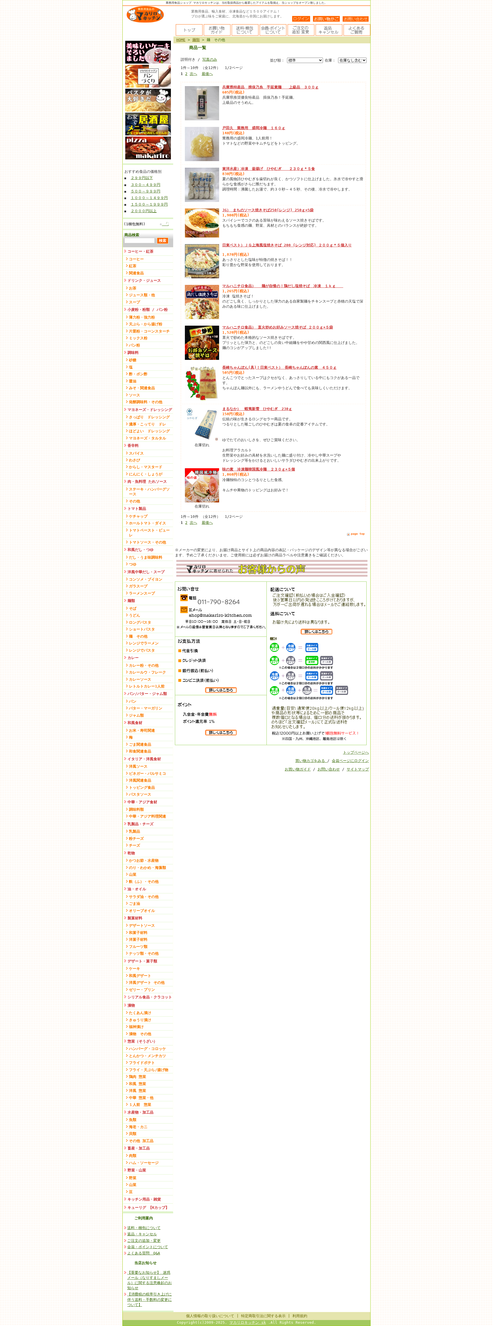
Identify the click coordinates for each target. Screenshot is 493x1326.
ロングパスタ (140, 622)
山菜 (132, 874)
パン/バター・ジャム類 (147, 694)
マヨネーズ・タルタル (147, 438)
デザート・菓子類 (142, 961)
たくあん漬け (140, 1013)
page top (358, 533)
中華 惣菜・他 (141, 1098)
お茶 (132, 288)
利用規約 (299, 1316)
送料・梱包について (144, 1228)
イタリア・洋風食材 (144, 759)
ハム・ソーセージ (144, 1163)
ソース (134, 395)
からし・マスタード (145, 467)
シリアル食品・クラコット (150, 997)
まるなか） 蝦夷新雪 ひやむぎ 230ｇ (257, 409)
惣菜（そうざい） (142, 1041)
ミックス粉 (138, 338)
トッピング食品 (142, 787)
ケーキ (134, 968)
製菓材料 (135, 918)
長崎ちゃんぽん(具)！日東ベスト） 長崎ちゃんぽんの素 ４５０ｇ (279, 367)
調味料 (133, 352)
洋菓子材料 (138, 939)
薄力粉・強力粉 (142, 317)
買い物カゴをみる (311, 761)
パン (132, 701)
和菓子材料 (138, 932)
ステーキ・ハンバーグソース (149, 491)
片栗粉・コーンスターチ (149, 331)
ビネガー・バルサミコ (147, 773)
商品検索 (131, 235)
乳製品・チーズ (140, 824)
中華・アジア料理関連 (147, 816)
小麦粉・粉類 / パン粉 (148, 309)
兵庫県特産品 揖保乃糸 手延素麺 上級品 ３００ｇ (270, 87)
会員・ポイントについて (147, 1247)
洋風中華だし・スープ (146, 572)
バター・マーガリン (145, 708)
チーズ (134, 845)
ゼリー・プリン (142, 990)
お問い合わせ (329, 769)
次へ (193, 74)
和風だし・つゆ (140, 550)
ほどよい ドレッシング (149, 431)
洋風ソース (138, 766)
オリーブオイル (142, 911)
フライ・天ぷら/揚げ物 (148, 1070)
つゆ (132, 564)
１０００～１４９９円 (149, 198)
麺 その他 (138, 636)
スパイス (136, 453)
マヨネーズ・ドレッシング (150, 409)
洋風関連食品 (140, 780)
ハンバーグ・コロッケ (147, 1049)
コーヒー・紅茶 (142, 251)
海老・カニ (138, 1127)
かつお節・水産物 (144, 860)
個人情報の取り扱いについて (210, 1316)
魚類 (132, 1120)
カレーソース (140, 679)
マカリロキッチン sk (247, 1322)
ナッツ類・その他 (144, 953)
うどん (134, 615)
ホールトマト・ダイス (147, 523)
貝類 (132, 1134)
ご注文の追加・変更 (144, 1240)
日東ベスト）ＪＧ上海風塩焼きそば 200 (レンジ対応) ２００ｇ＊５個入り (287, 245)
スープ (134, 302)
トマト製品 (137, 508)
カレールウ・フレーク (147, 672)
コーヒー (136, 259)
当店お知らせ (145, 1263)
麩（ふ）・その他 (144, 881)
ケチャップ (138, 516)
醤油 (132, 381)
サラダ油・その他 (144, 897)
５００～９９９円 (145, 191)
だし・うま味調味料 (145, 557)
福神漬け (136, 1027)
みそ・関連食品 (142, 388)
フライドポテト (142, 1063)
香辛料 (133, 445)
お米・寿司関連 (142, 730)
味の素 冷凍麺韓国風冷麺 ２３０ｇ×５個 (258, 469)
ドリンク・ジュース (144, 280)
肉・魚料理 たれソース (147, 481)
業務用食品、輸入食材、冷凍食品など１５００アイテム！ (235, 11)
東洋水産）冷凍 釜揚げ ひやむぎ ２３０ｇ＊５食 (268, 169)
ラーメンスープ (142, 593)
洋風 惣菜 (137, 1090)
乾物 (131, 853)
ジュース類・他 (142, 295)
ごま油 (134, 903)
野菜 (132, 1178)
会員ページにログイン (350, 761)
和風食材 (135, 723)
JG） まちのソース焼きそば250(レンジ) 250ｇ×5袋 (268, 210)
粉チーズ (136, 838)
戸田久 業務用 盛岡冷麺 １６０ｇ (253, 128)
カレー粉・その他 (144, 665)
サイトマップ (358, 769)
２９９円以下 (142, 178)
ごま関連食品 (140, 744)
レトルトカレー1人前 (147, 686)
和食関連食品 (140, 751)
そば (132, 608)
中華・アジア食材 (142, 802)
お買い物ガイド (298, 769)
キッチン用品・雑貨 (144, 1199)
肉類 (132, 1155)
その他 (134, 501)
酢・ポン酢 (138, 374)
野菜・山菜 (137, 1170)
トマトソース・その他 (147, 542)
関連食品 (136, 273)
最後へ (207, 74)
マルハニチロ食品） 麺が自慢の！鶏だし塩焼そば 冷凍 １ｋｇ (282, 286)
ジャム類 (136, 715)
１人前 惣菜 (140, 1104)
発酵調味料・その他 (145, 402)
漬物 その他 (140, 1034)
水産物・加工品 (140, 1112)
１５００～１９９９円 (149, 204)
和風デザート (140, 976)
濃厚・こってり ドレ (147, 424)
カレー (133, 658)
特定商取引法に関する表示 (263, 1316)
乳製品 (134, 831)
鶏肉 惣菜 (137, 1076)
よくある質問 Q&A (143, 1253)
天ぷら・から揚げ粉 (145, 324)
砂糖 (132, 360)
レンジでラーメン (144, 643)
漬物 (131, 1005)
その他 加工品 (141, 1141)
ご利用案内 (143, 1218)
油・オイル (137, 889)
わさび (134, 460)
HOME (180, 40)
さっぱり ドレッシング (149, 417)
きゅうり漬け (140, 1020)
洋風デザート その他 (147, 982)
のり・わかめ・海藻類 (147, 867)
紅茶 (132, 266)
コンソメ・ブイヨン (145, 579)
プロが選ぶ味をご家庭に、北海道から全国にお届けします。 (237, 16)
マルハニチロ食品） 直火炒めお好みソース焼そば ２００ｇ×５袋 (277, 327)
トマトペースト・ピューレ (149, 532)
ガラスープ (138, 586)
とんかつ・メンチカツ (147, 1056)
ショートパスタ (142, 629)
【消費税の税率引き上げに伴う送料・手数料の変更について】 (149, 1299)
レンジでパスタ (142, 650)
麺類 (131, 601)
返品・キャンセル (142, 1234)
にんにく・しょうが (145, 474)
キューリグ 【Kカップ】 (148, 1207)
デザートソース (142, 925)
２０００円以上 (144, 211)
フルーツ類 (138, 946)
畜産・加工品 (139, 1148)
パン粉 (134, 345)
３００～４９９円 (145, 185)
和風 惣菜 (137, 1084)
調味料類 (136, 809)
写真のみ (209, 59)
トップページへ (356, 752)
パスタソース (140, 794)
